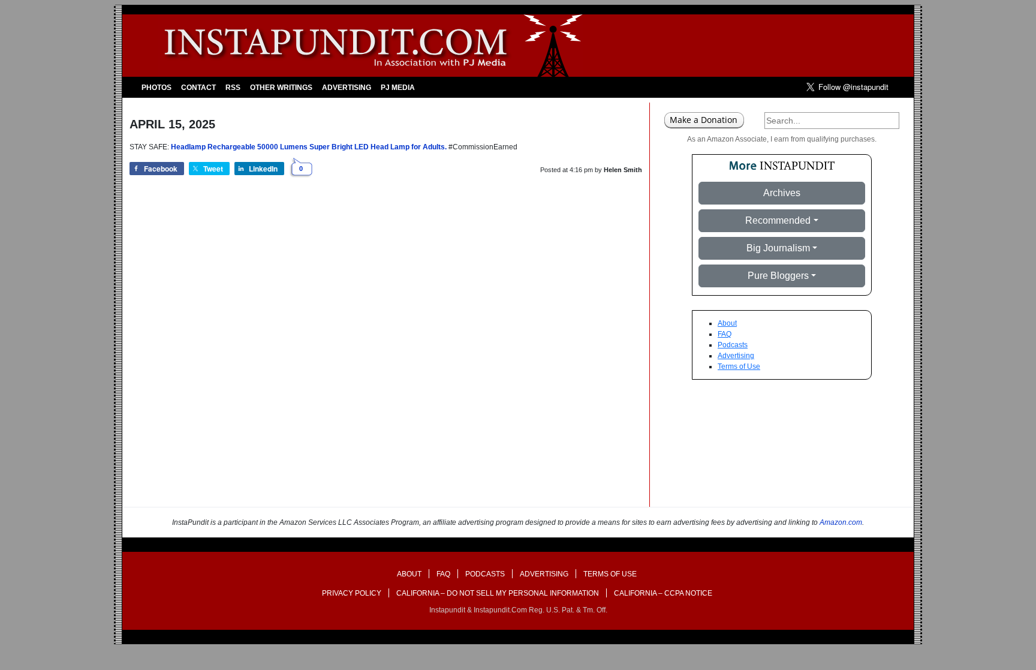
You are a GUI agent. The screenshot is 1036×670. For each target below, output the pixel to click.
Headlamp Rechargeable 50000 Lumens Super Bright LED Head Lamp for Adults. (308, 147)
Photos (156, 87)
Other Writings (281, 87)
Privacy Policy (351, 593)
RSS (232, 87)
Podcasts (733, 345)
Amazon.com (841, 522)
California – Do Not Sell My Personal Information (497, 593)
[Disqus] (386, 354)
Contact (198, 87)
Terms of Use (739, 366)
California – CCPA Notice (663, 593)
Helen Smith (623, 169)
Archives (781, 193)
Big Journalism (778, 248)
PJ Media (398, 87)
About (727, 323)
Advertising (346, 87)
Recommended (778, 220)
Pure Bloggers (778, 276)
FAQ (724, 334)
